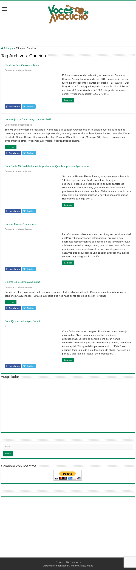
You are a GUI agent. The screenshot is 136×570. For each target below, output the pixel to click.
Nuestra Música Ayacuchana (20, 224)
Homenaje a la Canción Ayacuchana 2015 (28, 119)
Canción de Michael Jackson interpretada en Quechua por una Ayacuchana (47, 166)
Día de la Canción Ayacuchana (22, 65)
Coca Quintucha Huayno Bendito (23, 321)
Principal (8, 48)
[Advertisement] (68, 35)
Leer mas (68, 100)
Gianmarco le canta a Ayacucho (22, 281)
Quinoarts (75, 562)
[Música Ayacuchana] (68, 13)
